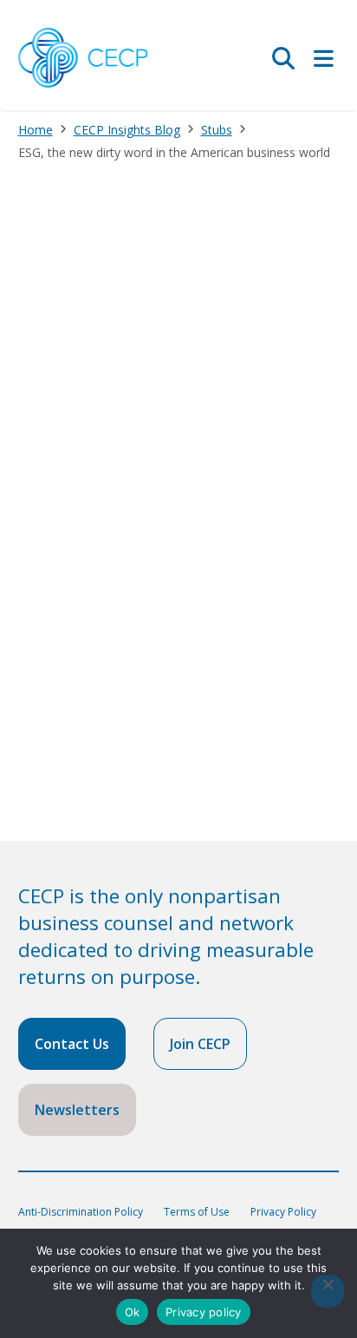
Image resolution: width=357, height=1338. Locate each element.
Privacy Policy (283, 1211)
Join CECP (200, 1043)
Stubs (216, 129)
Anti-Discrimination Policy (80, 1211)
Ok (132, 1312)
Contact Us (72, 1043)
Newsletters (77, 1109)
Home (35, 129)
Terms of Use (197, 1211)
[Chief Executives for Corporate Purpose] (83, 58)
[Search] (283, 58)
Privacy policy (204, 1312)
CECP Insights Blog (127, 129)
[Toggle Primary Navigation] (323, 58)
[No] (327, 1291)
